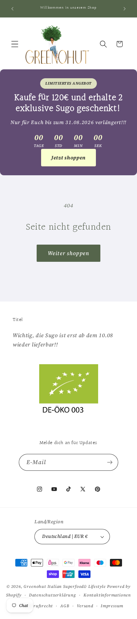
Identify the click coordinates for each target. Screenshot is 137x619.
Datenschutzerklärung (52, 595)
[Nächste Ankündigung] (125, 9)
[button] (15, 44)
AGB (64, 606)
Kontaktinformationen (107, 595)
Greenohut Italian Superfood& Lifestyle (65, 586)
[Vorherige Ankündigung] (12, 9)
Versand (85, 606)
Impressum (112, 606)
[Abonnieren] (110, 462)
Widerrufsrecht (37, 606)
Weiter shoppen (68, 253)
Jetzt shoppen (68, 157)
